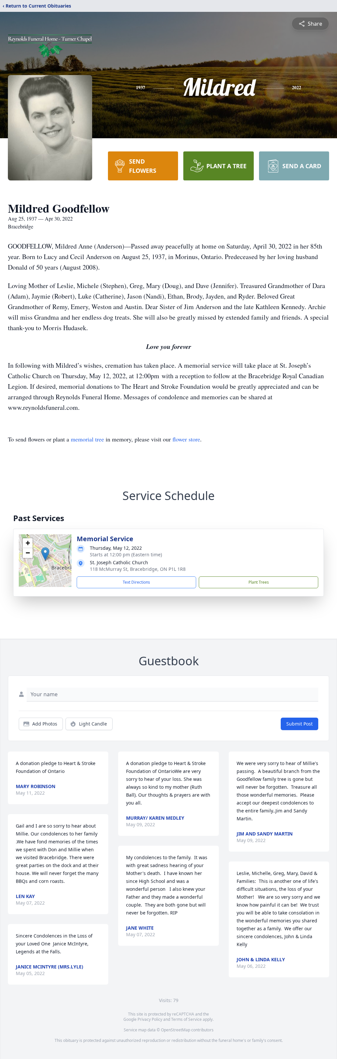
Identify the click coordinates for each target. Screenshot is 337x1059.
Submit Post (299, 724)
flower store (186, 439)
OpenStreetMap (175, 1030)
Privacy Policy (150, 1019)
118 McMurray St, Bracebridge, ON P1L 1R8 (138, 569)
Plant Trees (258, 582)
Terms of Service (186, 1019)
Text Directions (136, 582)
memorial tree (87, 439)
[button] (45, 554)
